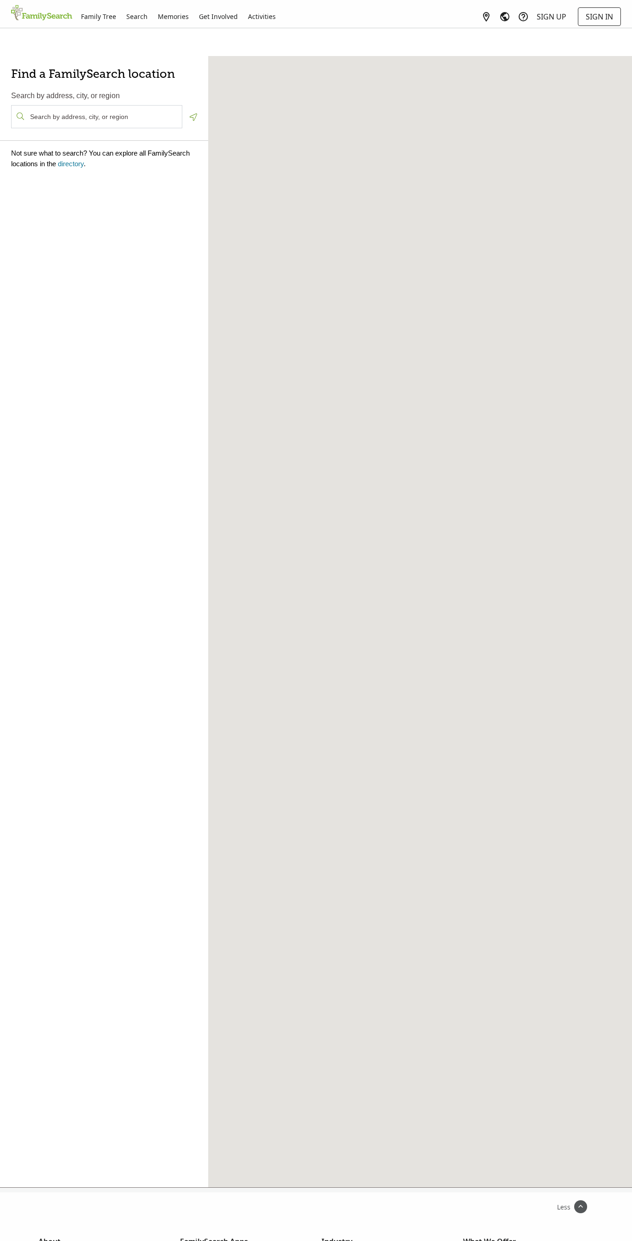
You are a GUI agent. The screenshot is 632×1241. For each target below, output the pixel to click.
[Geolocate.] (193, 117)
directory (71, 164)
